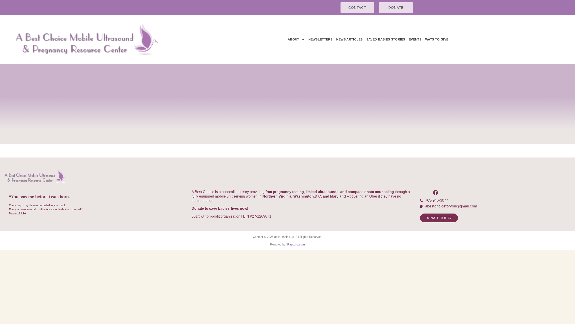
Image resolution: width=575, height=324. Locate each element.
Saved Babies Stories (385, 39)
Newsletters (320, 39)
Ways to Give (437, 39)
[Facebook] (435, 193)
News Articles (349, 39)
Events (415, 39)
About (293, 39)
